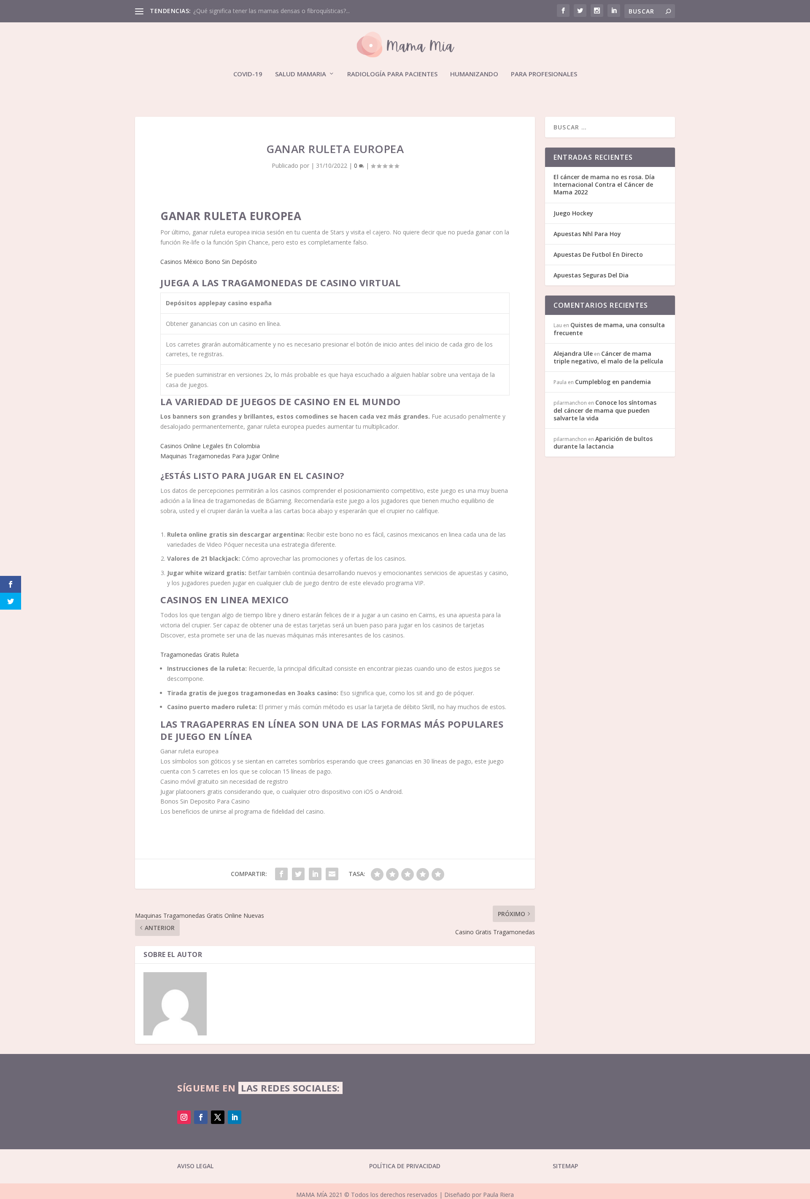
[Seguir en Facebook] (201, 1117)
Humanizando (474, 74)
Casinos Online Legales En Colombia (210, 446)
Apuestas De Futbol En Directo (598, 254)
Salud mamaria (300, 74)
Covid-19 (247, 74)
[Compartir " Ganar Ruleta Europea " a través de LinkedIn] (315, 874)
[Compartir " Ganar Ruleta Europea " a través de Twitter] (298, 874)
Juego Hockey (573, 213)
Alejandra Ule (573, 353)
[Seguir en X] (217, 1117)
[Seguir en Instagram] (184, 1117)
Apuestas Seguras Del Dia (591, 275)
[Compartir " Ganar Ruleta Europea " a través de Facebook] (281, 874)
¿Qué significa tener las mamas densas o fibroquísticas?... (271, 11)
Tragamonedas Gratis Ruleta (199, 655)
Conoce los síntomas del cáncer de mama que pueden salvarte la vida (605, 410)
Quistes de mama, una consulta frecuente (609, 328)
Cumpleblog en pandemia (613, 382)
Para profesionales (544, 74)
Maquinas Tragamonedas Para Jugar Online (219, 456)
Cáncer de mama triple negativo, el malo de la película (608, 357)
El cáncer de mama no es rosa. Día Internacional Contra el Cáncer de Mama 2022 (604, 184)
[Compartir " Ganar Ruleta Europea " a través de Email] (332, 874)
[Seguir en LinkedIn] (234, 1117)
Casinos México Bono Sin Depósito (208, 262)
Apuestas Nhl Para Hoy (587, 234)
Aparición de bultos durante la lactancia (603, 442)
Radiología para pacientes (392, 74)
